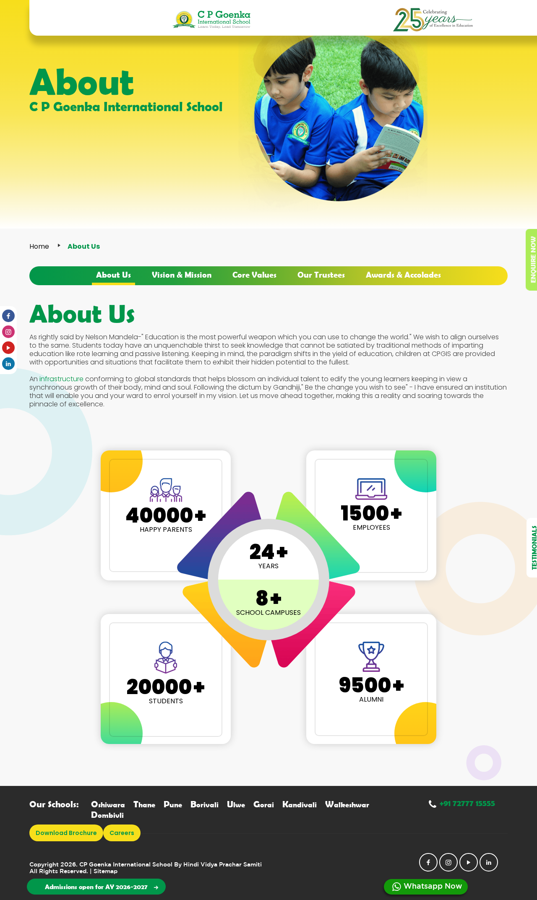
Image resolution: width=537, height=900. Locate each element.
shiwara (108, 804)
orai (263, 804)
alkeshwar (347, 804)
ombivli (107, 815)
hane (144, 804)
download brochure (66, 833)
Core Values (254, 274)
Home (39, 246)
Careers (121, 833)
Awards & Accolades (403, 274)
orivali (204, 804)
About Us (113, 274)
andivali (299, 804)
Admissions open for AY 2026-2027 (96, 886)
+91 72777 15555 (467, 803)
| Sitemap (103, 871)
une (173, 804)
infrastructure (61, 379)
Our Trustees (321, 274)
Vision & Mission (181, 274)
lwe (236, 804)
